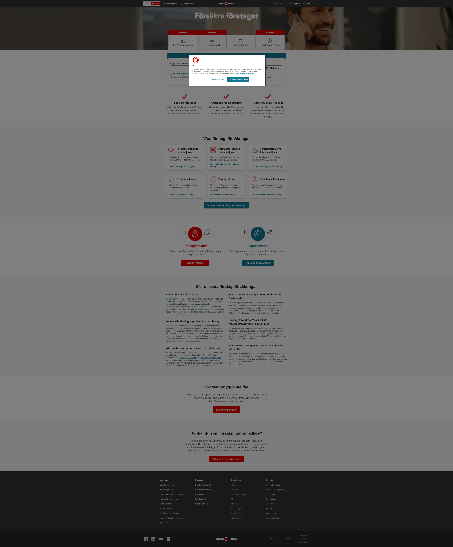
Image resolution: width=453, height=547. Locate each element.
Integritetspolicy (249, 73)
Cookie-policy (239, 73)
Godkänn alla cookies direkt (238, 79)
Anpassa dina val (218, 79)
